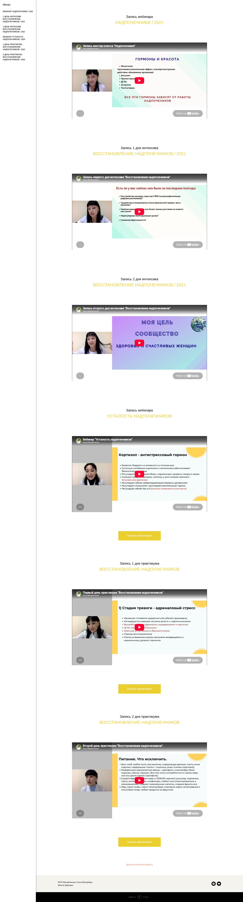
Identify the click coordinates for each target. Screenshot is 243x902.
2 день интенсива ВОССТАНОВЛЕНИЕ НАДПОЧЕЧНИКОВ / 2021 (14, 29)
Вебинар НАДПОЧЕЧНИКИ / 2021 (18, 11)
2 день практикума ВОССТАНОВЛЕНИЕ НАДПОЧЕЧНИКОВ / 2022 (14, 57)
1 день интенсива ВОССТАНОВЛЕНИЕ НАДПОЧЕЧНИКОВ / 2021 (14, 19)
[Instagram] (214, 884)
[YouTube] (219, 884)
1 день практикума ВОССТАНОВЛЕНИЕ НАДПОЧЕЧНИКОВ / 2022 (14, 47)
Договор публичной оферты (139, 864)
